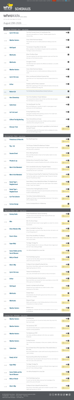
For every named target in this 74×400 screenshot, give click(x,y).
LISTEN (33, 0)
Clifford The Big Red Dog (16, 119)
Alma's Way (13, 265)
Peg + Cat (12, 146)
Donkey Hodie (13, 214)
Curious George (14, 204)
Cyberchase (13, 105)
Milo (11, 221)
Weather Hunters (14, 40)
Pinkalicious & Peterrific (16, 139)
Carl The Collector (15, 197)
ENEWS (63, 0)
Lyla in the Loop (14, 33)
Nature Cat (13, 91)
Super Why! (13, 243)
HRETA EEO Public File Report (8, 397)
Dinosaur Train (14, 127)
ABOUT (44, 0)
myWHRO (68, 0)
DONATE (54, 0)
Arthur (11, 84)
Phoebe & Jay (13, 161)
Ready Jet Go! (13, 357)
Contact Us (12, 395)
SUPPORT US (49, 0)
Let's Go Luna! (14, 112)
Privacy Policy (19, 395)
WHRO (28, 0)
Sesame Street (14, 153)
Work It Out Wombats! (16, 167)
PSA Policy (25, 395)
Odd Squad (13, 47)
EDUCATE (41, 0)
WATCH (37, 0)
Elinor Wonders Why (15, 229)
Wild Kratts (13, 55)
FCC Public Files (19, 397)
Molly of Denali (14, 257)
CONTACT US (58, 0)
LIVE (31, 0)
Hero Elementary (14, 97)
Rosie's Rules (13, 236)
